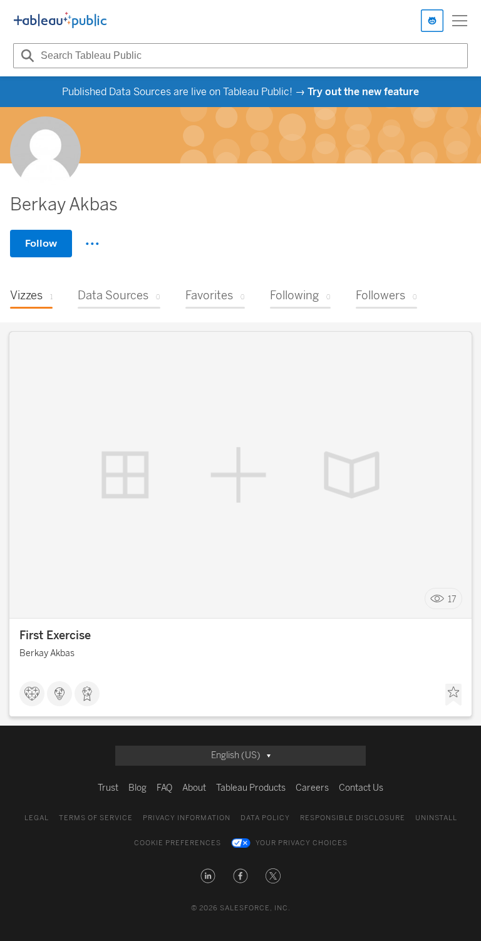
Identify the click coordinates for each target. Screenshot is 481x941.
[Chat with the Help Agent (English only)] (432, 20)
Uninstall (436, 818)
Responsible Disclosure (352, 818)
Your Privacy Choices (302, 843)
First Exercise (55, 635)
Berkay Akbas (47, 653)
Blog (137, 788)
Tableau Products (251, 788)
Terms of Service (96, 818)
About (194, 788)
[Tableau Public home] (60, 21)
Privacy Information (186, 818)
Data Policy (265, 818)
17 (452, 599)
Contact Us (361, 788)
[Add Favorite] (453, 695)
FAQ (164, 788)
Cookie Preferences (177, 843)
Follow (41, 243)
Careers (312, 788)
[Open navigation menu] (459, 21)
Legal (36, 818)
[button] (208, 876)
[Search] (25, 55)
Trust (108, 788)
